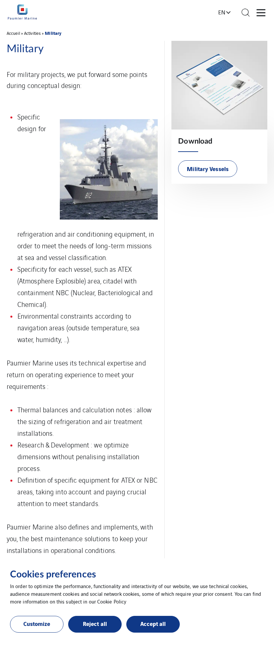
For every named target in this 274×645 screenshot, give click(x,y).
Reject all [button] (95, 623)
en (221, 12)
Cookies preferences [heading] (53, 574)
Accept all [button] (153, 623)
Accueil (13, 33)
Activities (32, 33)
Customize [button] (36, 623)
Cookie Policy (111, 601)
